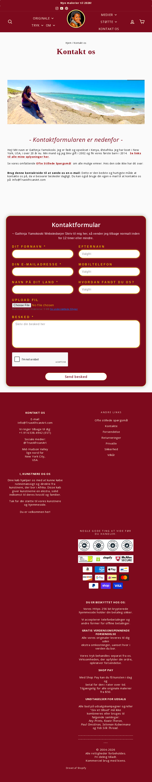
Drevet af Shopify (76, 768)
